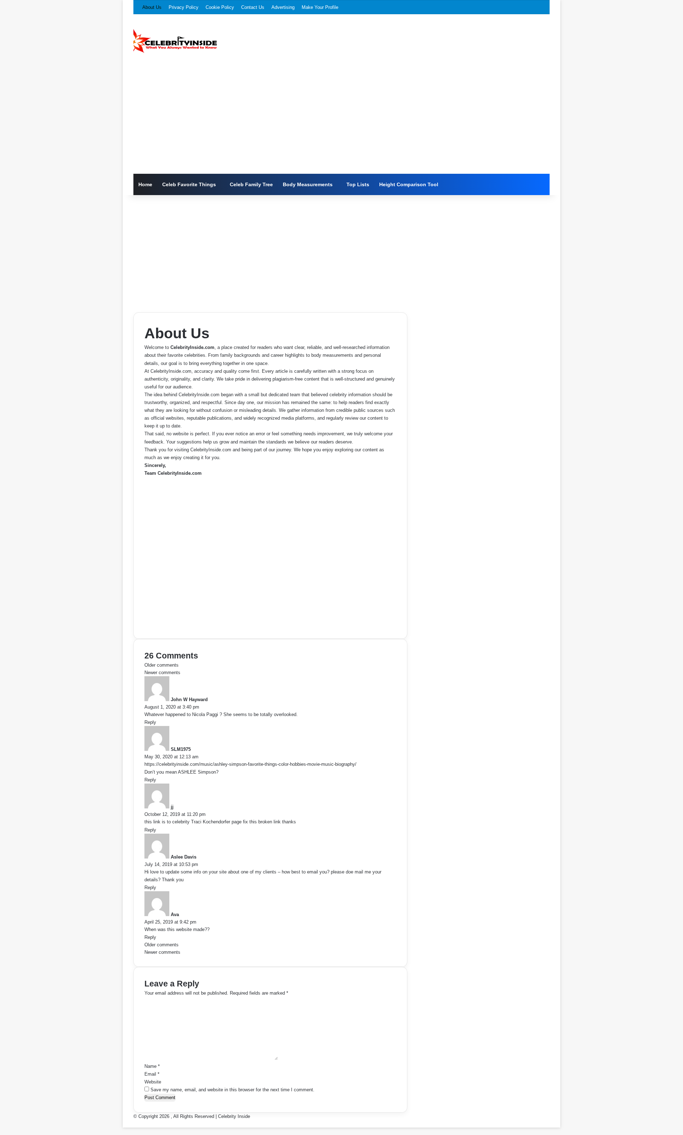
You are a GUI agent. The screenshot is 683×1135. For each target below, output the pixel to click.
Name (152, 1066)
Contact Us (252, 7)
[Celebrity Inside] (175, 41)
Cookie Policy (220, 7)
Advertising (283, 7)
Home (145, 184)
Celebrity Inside (234, 1116)
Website (152, 1082)
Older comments (161, 665)
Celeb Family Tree (251, 184)
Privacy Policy (183, 7)
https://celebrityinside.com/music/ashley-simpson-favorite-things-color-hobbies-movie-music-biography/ (250, 764)
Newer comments (162, 672)
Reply (150, 722)
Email (151, 1074)
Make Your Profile (320, 7)
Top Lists (357, 184)
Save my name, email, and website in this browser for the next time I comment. (232, 1089)
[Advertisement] (341, 120)
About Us (152, 7)
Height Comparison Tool (408, 184)
